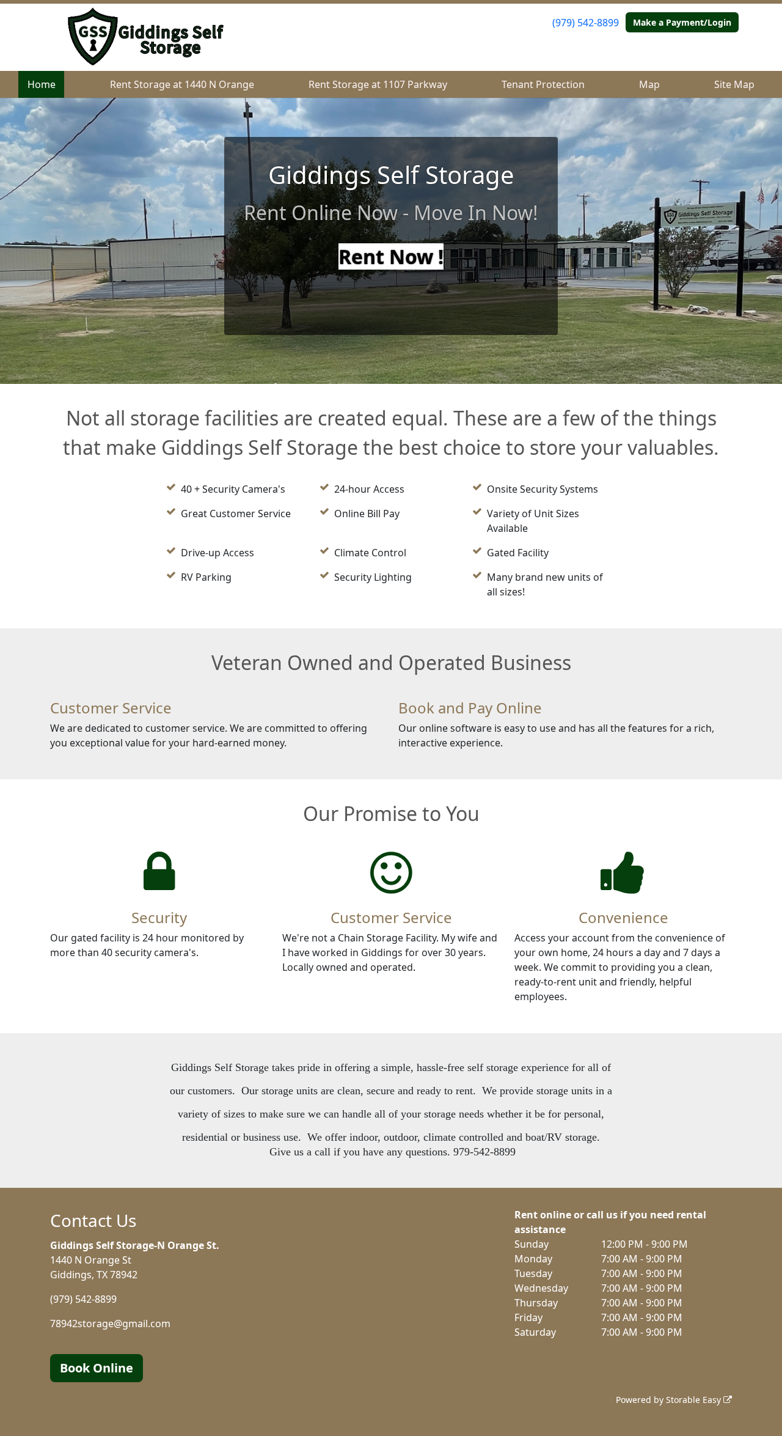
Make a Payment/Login (682, 22)
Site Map (734, 84)
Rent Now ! (391, 256)
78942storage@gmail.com (110, 1323)
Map (649, 84)
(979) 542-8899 (585, 22)
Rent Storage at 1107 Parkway (378, 84)
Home (41, 84)
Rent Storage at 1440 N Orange (182, 84)
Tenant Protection (543, 84)
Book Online (96, 1368)
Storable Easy (694, 1399)
